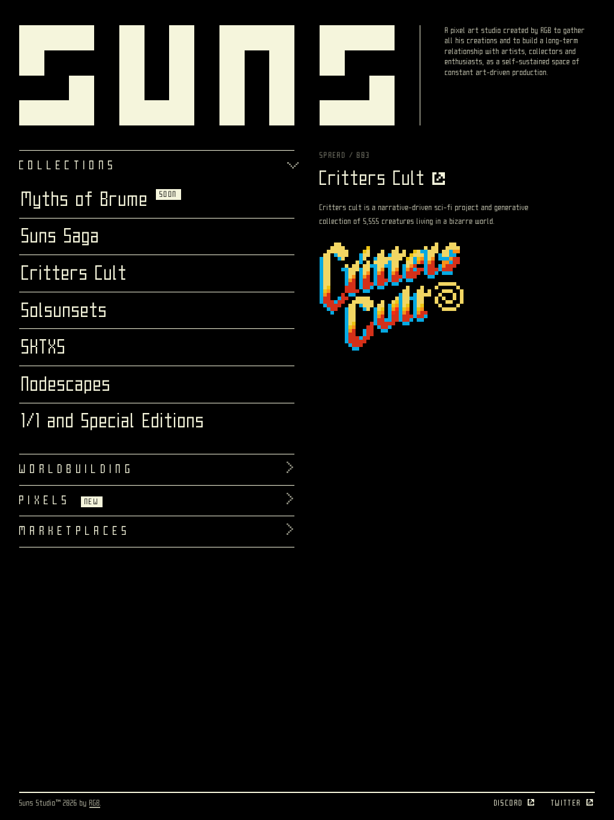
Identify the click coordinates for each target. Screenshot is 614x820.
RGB (94, 803)
